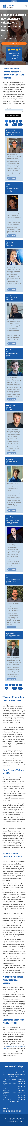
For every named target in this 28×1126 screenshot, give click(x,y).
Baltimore (5, 1083)
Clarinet (8, 579)
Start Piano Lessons (14, 43)
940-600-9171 (21, 1085)
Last (20, 124)
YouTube (12, 1111)
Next (14, 124)
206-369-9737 (21, 1097)
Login (14, 1)
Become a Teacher (10, 1121)
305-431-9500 (21, 1092)
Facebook (4, 1111)
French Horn (12, 353)
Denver (4, 1087)
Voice (12, 190)
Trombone (8, 581)
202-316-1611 (21, 1083)
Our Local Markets (14, 1101)
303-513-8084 (21, 1086)
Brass (7, 353)
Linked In (9, 1111)
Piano (18, 132)
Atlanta (4, 1081)
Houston (5, 1088)
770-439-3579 (21, 1081)
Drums (9, 132)
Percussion (14, 132)
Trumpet (8, 190)
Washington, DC (7, 1099)
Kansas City (6, 1090)
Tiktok (17, 1111)
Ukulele (16, 297)
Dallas (4, 1085)
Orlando (12, 134)
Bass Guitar (9, 520)
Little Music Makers (11, 188)
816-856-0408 (21, 1090)
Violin (15, 461)
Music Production (10, 522)
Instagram (20, 1111)
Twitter (6, 1111)
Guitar (17, 520)
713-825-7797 (21, 1088)
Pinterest (14, 1111)
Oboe (9, 297)
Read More (11, 178)
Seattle (4, 1097)
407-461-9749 (21, 1095)
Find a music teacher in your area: (14, 1079)
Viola (12, 461)
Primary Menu (25, 6)
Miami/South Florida (6, 1093)
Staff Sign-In (19, 1121)
